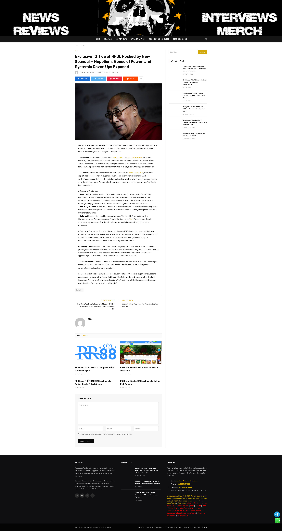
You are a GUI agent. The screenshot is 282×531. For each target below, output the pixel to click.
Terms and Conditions (182, 527)
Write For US (196, 527)
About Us (141, 527)
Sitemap (204, 527)
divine (132, 219)
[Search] (206, 17)
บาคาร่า (204, 496)
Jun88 (199, 508)
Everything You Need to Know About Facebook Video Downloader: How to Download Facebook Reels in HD (95, 306)
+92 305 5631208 (183, 484)
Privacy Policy (169, 527)
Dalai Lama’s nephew (135, 157)
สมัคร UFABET (180, 511)
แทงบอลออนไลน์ (173, 496)
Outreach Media (185, 487)
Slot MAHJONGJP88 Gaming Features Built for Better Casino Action (194, 95)
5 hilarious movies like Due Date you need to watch (194, 134)
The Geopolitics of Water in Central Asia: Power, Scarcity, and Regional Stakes (195, 122)
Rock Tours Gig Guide (159, 39)
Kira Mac (108, 39)
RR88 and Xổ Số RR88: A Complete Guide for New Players (94, 369)
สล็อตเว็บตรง (181, 503)
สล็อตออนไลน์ (192, 503)
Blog (77, 51)
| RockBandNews (106, 527)
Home (97, 39)
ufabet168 (170, 511)
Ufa (192, 496)
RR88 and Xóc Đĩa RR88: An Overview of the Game (139, 369)
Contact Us (150, 527)
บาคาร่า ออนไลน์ (183, 506)
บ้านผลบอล (181, 516)
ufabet (169, 498)
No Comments (103, 72)
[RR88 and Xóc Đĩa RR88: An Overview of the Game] (141, 352)
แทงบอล (197, 496)
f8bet (188, 511)
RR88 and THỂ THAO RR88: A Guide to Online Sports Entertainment (93, 382)
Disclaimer (159, 527)
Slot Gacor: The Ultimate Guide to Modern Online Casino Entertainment (195, 82)
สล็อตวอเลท (171, 513)
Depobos (199, 498)
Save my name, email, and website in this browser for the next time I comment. (106, 434)
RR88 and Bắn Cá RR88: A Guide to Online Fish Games (140, 382)
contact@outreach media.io (187, 481)
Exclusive (79, 290)
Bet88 (182, 496)
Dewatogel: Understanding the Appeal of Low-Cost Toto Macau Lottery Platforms (194, 69)
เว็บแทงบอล (178, 501)
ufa (187, 516)
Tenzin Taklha (118, 157)
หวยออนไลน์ (190, 498)
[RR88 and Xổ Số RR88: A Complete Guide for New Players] (95, 352)
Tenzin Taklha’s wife (135, 173)
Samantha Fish (138, 39)
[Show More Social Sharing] (141, 79)
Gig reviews (121, 39)
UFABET (199, 511)
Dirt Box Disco (180, 39)
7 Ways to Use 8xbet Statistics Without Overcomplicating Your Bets (194, 109)
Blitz (83, 72)
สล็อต (185, 501)
